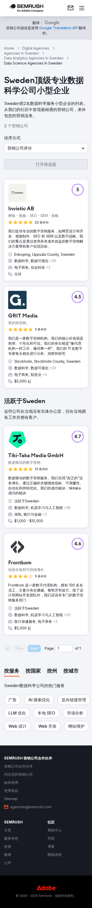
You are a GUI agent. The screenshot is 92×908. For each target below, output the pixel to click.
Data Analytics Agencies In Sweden (33, 58)
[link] (70, 8)
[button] (46, 148)
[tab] (11, 671)
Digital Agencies (35, 48)
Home (9, 48)
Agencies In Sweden (21, 53)
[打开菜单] (82, 8)
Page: (49, 648)
